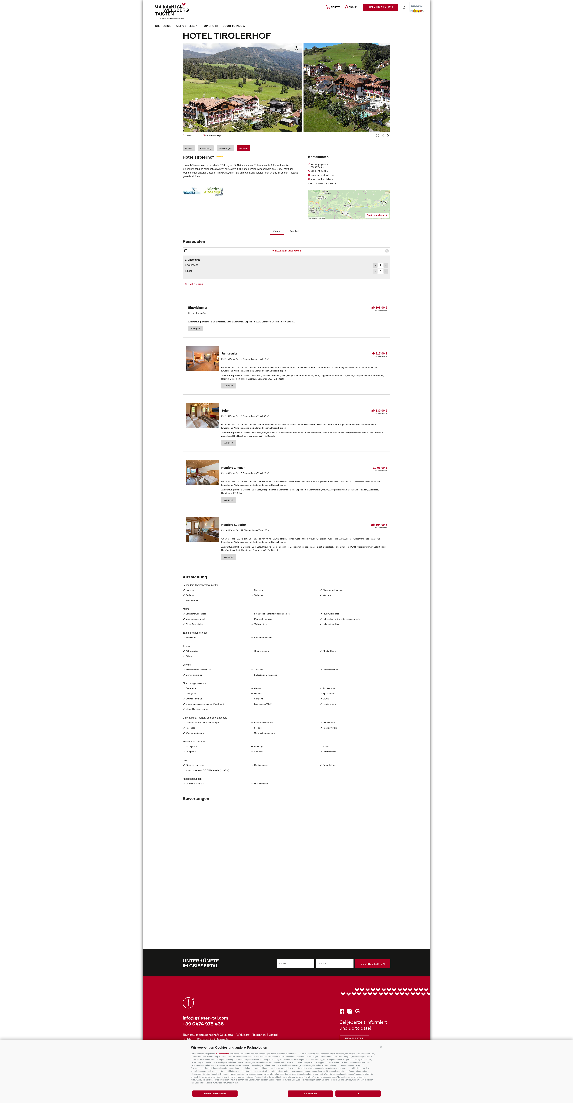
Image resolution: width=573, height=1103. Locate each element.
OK (358, 1093)
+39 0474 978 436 (203, 1024)
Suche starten (373, 964)
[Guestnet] (357, 1012)
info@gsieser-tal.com (205, 1018)
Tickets (335, 7)
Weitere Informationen (215, 1093)
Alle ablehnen (310, 1093)
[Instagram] (349, 1012)
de (404, 7)
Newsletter (354, 1039)
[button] (380, 1047)
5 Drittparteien (222, 1054)
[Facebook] (342, 1012)
